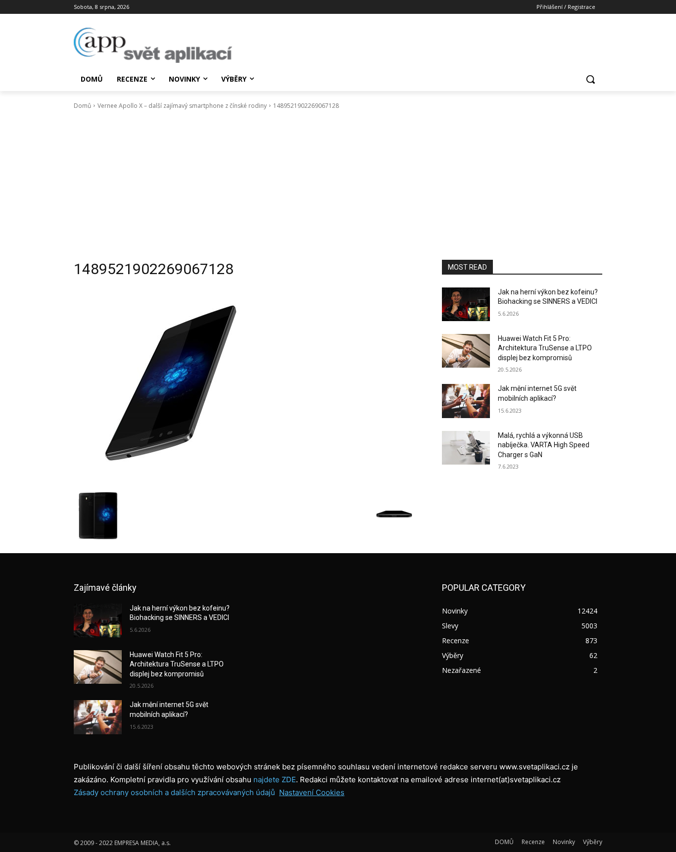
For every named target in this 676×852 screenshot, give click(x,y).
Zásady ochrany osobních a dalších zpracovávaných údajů (174, 792)
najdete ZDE (274, 779)
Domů (82, 105)
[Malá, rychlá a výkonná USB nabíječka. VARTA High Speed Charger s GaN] (466, 448)
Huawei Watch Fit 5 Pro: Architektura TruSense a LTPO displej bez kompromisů (545, 348)
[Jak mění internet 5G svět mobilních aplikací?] (466, 401)
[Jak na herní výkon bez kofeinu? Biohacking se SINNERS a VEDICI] (466, 304)
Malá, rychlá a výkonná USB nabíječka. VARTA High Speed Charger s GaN (543, 445)
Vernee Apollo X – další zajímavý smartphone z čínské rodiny (182, 105)
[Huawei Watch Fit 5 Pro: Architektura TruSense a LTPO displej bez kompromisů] (466, 351)
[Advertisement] (338, 185)
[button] (590, 79)
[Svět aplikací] (153, 45)
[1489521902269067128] (246, 387)
